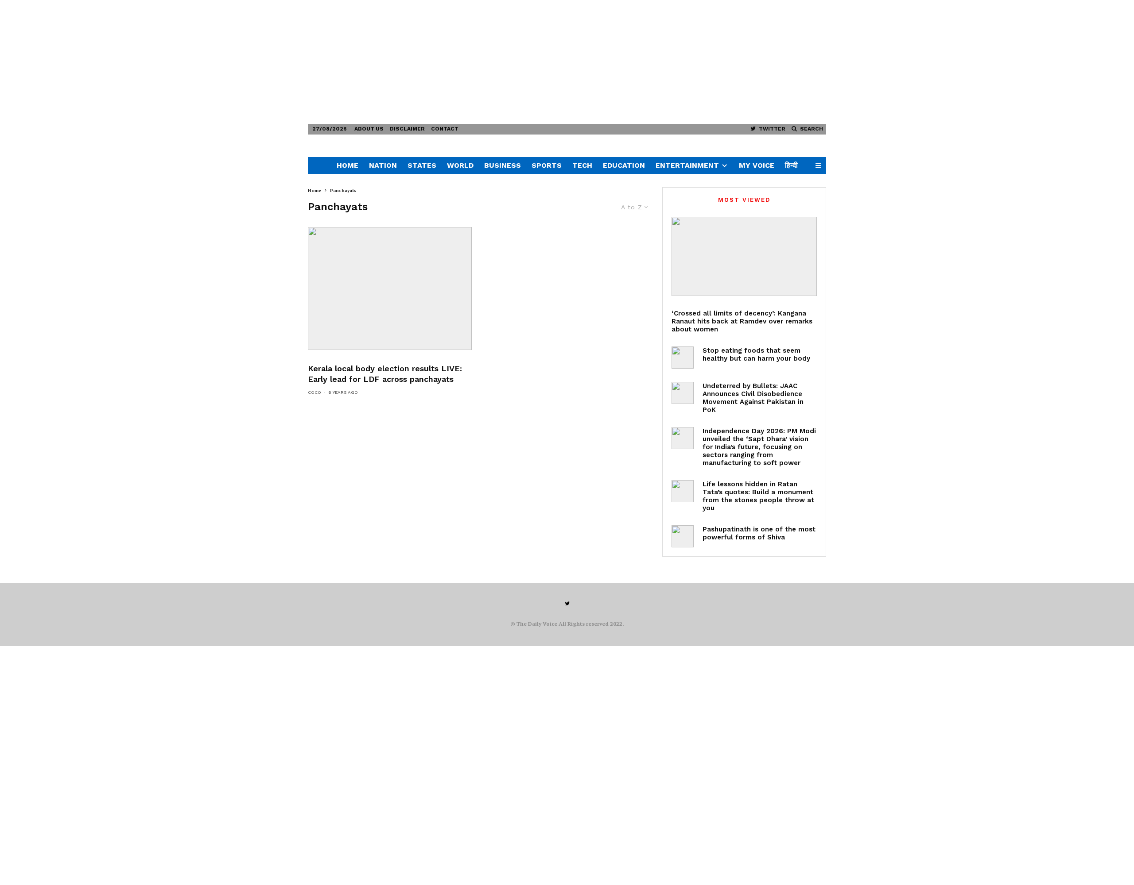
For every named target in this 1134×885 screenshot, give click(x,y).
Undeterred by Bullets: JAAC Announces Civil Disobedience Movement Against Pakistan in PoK (753, 398)
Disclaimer (407, 129)
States (422, 165)
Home (347, 165)
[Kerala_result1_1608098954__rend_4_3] (390, 288)
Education (624, 165)
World (460, 165)
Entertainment (687, 165)
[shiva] (683, 536)
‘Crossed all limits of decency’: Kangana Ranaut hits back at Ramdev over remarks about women (742, 321)
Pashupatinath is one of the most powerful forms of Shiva (759, 533)
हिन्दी (791, 165)
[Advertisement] (266, 62)
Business (502, 165)
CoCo (314, 392)
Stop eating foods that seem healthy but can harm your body (756, 354)
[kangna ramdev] (744, 256)
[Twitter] (567, 603)
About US (369, 129)
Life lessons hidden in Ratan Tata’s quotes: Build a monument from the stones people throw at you (758, 496)
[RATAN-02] (683, 491)
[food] (683, 357)
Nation (383, 165)
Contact (444, 129)
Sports (547, 165)
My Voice (756, 165)
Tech (582, 165)
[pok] (683, 393)
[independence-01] (683, 438)
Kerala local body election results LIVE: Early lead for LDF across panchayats (385, 374)
